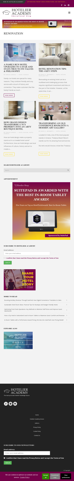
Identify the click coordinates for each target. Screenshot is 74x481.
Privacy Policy (37, 427)
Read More (9, 95)
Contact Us (37, 435)
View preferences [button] (66, 476)
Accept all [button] (45, 476)
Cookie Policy (24, 477)
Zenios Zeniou (11, 74)
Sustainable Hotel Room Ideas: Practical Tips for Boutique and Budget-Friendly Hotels (31, 305)
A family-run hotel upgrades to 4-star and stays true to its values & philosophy (18, 67)
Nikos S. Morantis (47, 74)
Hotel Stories (24, 74)
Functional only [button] (54, 476)
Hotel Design (61, 74)
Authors (37, 423)
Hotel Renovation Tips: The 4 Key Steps (53, 69)
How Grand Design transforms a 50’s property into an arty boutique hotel (17, 125)
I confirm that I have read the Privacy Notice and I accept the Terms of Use (32, 258)
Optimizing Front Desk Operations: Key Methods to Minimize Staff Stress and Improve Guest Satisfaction (33, 310)
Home (37, 415)
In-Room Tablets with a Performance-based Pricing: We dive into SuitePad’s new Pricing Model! (33, 320)
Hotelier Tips (43, 76)
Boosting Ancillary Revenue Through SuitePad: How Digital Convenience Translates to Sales (32, 300)
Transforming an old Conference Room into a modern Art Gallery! (54, 125)
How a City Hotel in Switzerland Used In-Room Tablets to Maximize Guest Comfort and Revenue (34, 315)
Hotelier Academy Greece (37, 419)
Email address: (9, 250)
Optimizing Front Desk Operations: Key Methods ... (47, 2)
